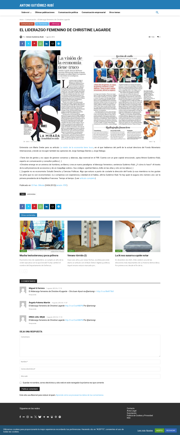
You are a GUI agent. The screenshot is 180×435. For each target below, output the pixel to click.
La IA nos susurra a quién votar (132, 255)
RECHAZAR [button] (170, 430)
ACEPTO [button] (159, 430)
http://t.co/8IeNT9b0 (105, 291)
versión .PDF (61, 185)
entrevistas (31, 194)
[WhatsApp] (40, 43)
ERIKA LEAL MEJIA (37, 317)
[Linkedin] (46, 43)
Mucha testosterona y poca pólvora (39, 255)
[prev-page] (21, 271)
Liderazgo (55, 24)
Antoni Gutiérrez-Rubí (35, 37)
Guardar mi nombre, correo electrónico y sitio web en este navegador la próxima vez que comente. (63, 383)
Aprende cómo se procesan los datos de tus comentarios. (80, 395)
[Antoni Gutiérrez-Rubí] (21, 37)
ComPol (23, 251)
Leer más (142, 430)
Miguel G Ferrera (37, 288)
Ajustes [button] (149, 430)
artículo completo (87, 178)
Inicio (22, 19)
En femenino (42, 24)
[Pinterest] (34, 43)
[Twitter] (28, 43)
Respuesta (32, 295)
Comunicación (30, 19)
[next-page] (25, 271)
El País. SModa (38, 185)
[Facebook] (22, 43)
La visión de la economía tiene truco (76, 147)
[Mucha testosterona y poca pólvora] (42, 236)
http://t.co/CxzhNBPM (74, 306)
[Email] (52, 43)
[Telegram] (58, 43)
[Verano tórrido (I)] (90, 236)
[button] (157, 12)
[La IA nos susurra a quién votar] (137, 236)
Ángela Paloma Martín (39, 302)
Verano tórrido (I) (77, 255)
